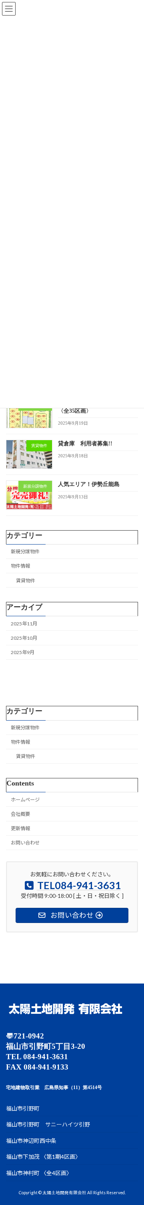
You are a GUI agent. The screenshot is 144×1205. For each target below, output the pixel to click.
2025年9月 (22, 652)
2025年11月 (24, 624)
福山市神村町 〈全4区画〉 (39, 1173)
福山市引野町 (23, 1108)
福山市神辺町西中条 (31, 1140)
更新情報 (20, 828)
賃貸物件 (25, 580)
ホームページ (25, 800)
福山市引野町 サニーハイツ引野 (48, 1124)
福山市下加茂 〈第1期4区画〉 (43, 1157)
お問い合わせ (25, 843)
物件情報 (20, 566)
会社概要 (20, 814)
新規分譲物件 (25, 551)
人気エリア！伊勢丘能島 (89, 484)
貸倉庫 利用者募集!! (85, 444)
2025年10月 (24, 638)
